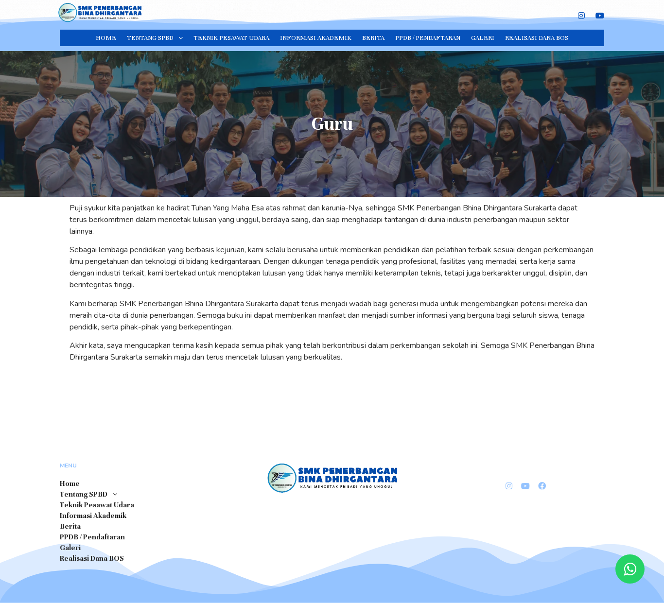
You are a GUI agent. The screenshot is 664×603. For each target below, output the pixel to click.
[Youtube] (525, 486)
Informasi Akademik (315, 38)
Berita (373, 38)
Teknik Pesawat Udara (231, 38)
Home (106, 38)
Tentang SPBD (150, 38)
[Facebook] (542, 486)
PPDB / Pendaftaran (427, 38)
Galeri (482, 38)
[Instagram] (581, 15)
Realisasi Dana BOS (536, 38)
